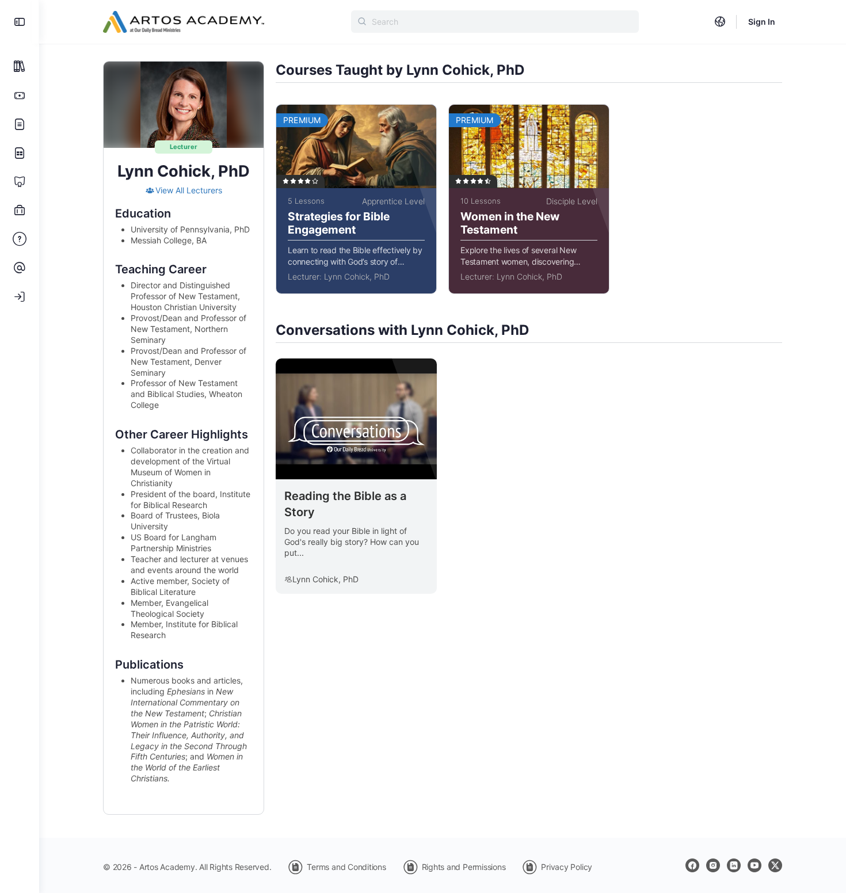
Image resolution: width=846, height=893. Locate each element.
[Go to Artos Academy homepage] (183, 21)
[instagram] (713, 865)
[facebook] (692, 865)
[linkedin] (734, 865)
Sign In (761, 21)
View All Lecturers (188, 190)
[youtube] (754, 865)
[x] (775, 865)
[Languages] (719, 22)
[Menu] (19, 22)
